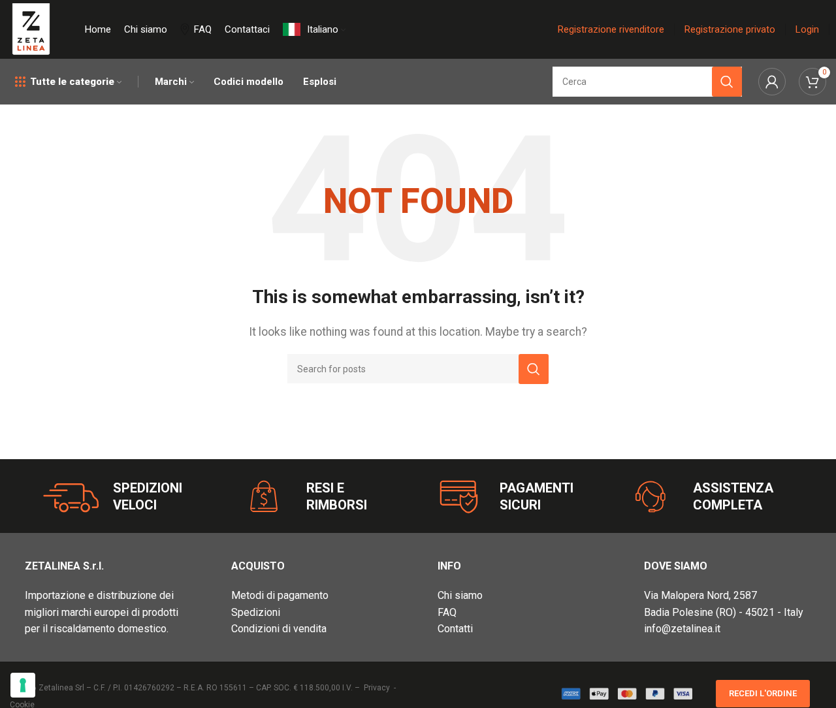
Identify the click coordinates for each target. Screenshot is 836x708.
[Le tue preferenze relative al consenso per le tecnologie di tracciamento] (22, 685)
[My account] (772, 82)
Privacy (377, 687)
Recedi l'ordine (763, 693)
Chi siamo (460, 595)
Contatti (455, 628)
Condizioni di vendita (279, 628)
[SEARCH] (534, 369)
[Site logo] (31, 28)
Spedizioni (255, 612)
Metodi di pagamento (280, 595)
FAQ (447, 612)
